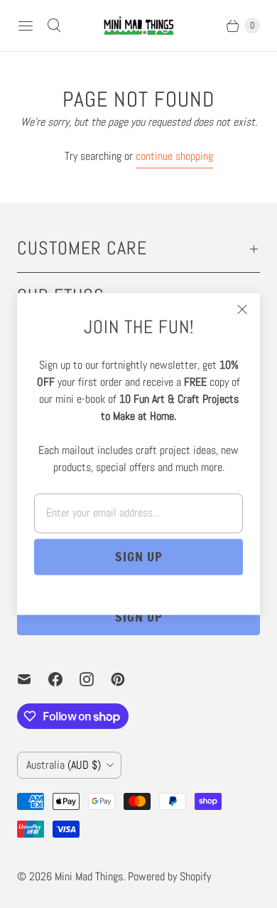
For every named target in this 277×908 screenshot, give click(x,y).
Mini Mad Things (89, 876)
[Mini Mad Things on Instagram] (95, 679)
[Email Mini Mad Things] (32, 679)
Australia (63, 764)
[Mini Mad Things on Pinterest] (126, 679)
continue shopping (174, 155)
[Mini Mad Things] (138, 26)
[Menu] (25, 26)
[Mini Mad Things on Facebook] (64, 679)
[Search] (54, 26)
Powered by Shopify (169, 876)
